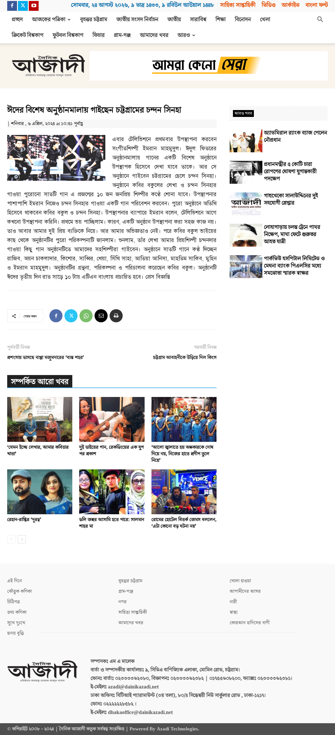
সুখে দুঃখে (16, 622)
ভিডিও (268, 5)
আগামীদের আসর (245, 591)
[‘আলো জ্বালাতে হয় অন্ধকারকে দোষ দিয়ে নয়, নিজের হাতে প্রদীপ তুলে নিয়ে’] (184, 419)
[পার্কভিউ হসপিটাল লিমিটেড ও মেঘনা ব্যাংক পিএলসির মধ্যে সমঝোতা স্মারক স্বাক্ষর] (246, 266)
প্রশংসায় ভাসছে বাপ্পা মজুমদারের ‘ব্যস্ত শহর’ (45, 357)
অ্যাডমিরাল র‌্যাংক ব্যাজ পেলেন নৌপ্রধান (295, 136)
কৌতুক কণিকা (19, 591)
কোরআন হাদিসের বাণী (250, 622)
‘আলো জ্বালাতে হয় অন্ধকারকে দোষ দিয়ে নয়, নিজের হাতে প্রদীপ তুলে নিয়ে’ (182, 454)
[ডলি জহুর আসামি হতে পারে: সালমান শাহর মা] (111, 491)
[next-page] (22, 539)
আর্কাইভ (290, 5)
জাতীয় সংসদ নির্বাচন (137, 20)
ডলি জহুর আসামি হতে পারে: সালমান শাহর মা (111, 523)
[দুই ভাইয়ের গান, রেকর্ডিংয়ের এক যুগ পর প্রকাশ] (111, 419)
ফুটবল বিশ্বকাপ (68, 35)
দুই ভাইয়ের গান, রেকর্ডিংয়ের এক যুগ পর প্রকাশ (111, 450)
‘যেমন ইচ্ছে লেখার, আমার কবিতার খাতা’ (38, 450)
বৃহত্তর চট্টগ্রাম (93, 20)
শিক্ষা (221, 20)
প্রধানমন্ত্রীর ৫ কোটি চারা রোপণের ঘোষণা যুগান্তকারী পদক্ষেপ (290, 171)
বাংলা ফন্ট (317, 5)
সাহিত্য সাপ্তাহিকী (238, 5)
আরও (184, 35)
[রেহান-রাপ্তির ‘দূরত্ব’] (39, 491)
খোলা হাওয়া (240, 580)
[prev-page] (11, 539)
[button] (320, 20)
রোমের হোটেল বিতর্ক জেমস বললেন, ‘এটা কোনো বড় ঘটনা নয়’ (184, 523)
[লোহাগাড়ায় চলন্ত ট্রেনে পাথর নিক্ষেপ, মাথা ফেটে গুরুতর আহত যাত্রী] (246, 235)
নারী (233, 601)
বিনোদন (243, 20)
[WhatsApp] (86, 315)
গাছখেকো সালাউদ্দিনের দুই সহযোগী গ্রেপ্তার (291, 199)
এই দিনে (14, 580)
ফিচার (99, 35)
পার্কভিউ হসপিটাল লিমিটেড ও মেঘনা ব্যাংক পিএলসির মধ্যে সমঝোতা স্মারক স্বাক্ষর (294, 266)
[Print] (116, 315)
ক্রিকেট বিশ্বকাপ (28, 35)
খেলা (265, 20)
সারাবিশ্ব (198, 20)
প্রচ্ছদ (17, 20)
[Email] (101, 315)
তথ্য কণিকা (16, 612)
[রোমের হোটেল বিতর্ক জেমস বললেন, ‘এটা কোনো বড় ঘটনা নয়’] (184, 491)
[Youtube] (34, 6)
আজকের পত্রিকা (48, 20)
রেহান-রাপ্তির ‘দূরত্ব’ (24, 519)
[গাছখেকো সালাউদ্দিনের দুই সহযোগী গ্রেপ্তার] (246, 203)
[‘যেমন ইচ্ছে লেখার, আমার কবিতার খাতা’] (39, 419)
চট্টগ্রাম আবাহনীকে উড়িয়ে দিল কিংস (185, 357)
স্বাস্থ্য (234, 612)
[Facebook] (12, 6)
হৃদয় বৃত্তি (15, 633)
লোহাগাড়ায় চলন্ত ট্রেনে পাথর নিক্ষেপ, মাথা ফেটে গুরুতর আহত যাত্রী (292, 234)
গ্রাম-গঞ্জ (122, 35)
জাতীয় (174, 20)
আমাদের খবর (154, 35)
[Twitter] (23, 6)
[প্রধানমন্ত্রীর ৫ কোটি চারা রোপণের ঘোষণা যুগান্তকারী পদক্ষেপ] (246, 172)
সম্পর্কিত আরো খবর (39, 381)
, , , (142, 5)
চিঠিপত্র (13, 601)
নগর (122, 601)
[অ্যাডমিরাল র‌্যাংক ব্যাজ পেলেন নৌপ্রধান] (246, 140)
